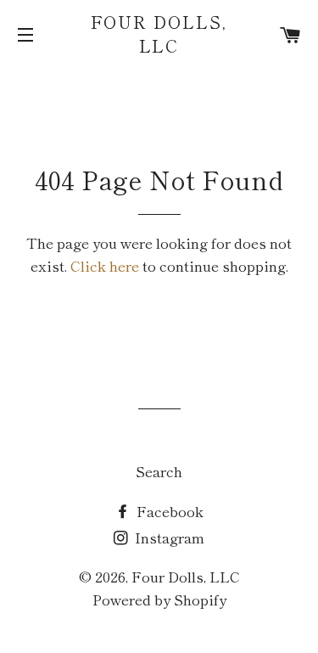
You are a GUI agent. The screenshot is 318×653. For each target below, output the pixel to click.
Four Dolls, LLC (159, 34)
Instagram (167, 537)
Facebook (168, 510)
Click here (104, 265)
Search (159, 470)
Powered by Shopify (159, 599)
